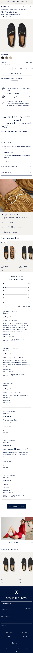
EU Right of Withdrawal (24, 651)
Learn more (15, 80)
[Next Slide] (31, 2)
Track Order (24, 632)
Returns (9, 636)
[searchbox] (16, 303)
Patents (17, 649)
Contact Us (24, 636)
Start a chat (9, 632)
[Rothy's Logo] (5, 6)
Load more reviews (16, 506)
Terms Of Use (5, 651)
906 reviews (12, 16)
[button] (24, 6)
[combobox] (24, 306)
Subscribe (28, 608)
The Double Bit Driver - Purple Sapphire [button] (17, 340)
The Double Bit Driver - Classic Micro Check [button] (18, 375)
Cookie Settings (13, 651)
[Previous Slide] (2, 2)
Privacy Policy (24, 649)
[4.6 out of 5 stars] (5, 17)
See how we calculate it (22, 105)
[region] (16, 283)
